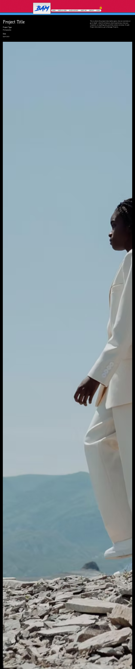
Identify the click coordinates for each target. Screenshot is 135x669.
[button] (101, 7)
